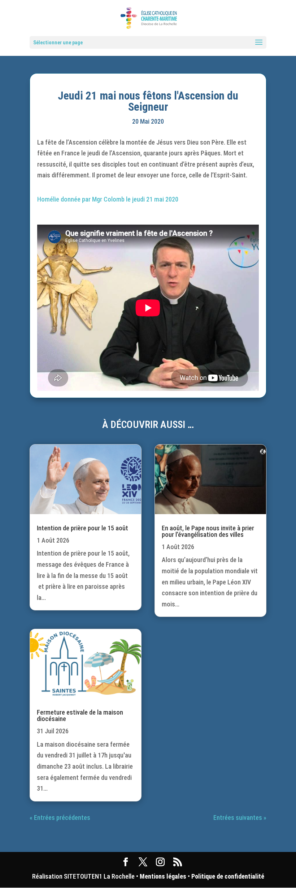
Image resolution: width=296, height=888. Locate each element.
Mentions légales (163, 876)
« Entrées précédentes (60, 817)
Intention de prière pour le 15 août (82, 528)
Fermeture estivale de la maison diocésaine (80, 715)
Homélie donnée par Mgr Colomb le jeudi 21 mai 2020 (107, 199)
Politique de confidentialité (227, 876)
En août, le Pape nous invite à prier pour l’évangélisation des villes (208, 531)
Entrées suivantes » (239, 817)
